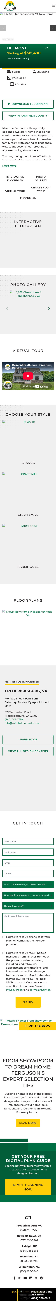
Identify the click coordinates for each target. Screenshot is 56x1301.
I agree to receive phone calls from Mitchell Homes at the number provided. (28, 940)
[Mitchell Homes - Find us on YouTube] (25, 1278)
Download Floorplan (30, 104)
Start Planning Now (28, 1187)
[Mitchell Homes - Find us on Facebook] (14, 1278)
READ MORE (28, 1122)
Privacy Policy (14, 989)
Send (28, 1002)
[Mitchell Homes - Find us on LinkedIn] (30, 1278)
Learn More (28, 739)
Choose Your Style (41, 189)
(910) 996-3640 (29, 1271)
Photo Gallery (41, 178)
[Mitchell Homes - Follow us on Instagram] (20, 1278)
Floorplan (28, 198)
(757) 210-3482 (29, 1240)
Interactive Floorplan (15, 178)
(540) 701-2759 (14, 719)
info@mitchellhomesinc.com (23, 723)
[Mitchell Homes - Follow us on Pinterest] (41, 1278)
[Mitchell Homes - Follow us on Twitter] (36, 1278)
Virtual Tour (15, 191)
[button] (53, 27)
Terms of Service (40, 989)
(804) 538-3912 (29, 1261)
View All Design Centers (28, 751)
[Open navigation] (53, 5)
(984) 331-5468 (29, 1250)
